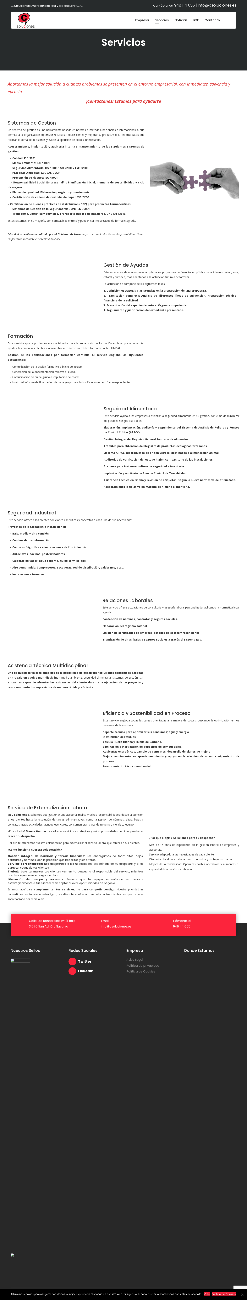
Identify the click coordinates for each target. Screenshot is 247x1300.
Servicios (162, 20)
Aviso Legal (134, 959)
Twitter (84, 961)
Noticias (181, 20)
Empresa (142, 20)
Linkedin (85, 971)
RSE (196, 20)
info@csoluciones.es (217, 5)
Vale (207, 1294)
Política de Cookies (140, 971)
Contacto (212, 20)
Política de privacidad (142, 965)
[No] (242, 1295)
